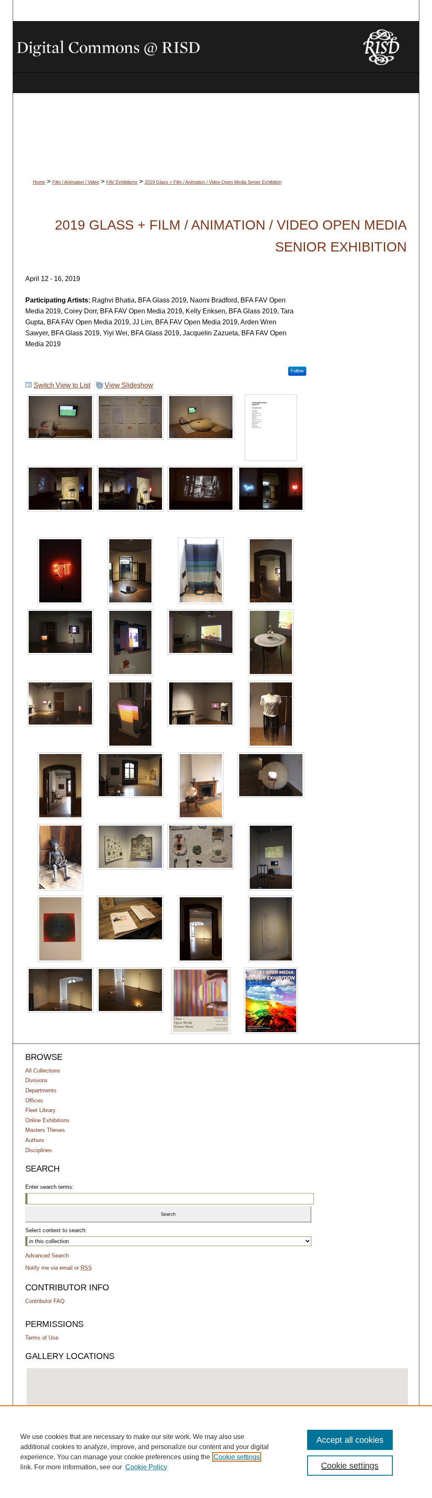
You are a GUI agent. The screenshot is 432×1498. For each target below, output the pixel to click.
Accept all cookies (349, 1439)
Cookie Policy (146, 1467)
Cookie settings (236, 1457)
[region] (216, 1451)
